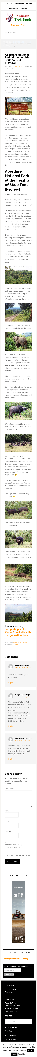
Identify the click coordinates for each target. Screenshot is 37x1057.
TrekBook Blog (18, 17)
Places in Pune (10, 1003)
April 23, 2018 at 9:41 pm (22, 740)
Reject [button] (14, 1054)
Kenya (16, 645)
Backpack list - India (12, 1006)
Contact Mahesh (11, 989)
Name (7, 811)
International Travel (20, 643)
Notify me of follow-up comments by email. (14, 846)
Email (7, 821)
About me (9, 992)
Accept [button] (30, 1050)
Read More (22, 1054)
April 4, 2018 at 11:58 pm (22, 697)
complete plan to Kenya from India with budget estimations (18, 632)
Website (8, 832)
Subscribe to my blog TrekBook (16, 966)
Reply (10, 683)
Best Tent (8, 1031)
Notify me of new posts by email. (17, 855)
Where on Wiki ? (11, 1040)
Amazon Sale (18, 25)
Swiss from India (11, 1011)
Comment (9, 789)
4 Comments (18, 67)
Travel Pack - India (12, 1009)
